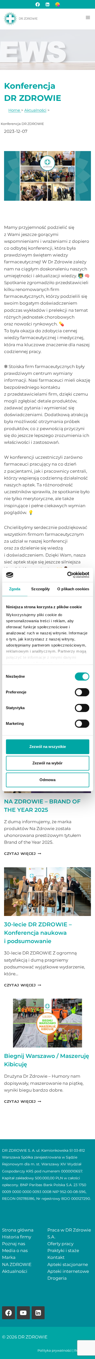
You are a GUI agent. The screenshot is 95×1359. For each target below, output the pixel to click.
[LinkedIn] (47, 4)
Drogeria (57, 1278)
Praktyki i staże (63, 1250)
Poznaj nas (13, 1243)
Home (14, 110)
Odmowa (47, 780)
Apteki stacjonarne (67, 1264)
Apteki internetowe (68, 1271)
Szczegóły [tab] (40, 589)
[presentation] (47, 891)
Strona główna (17, 1230)
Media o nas (15, 1250)
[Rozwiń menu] (87, 17)
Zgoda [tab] (15, 589)
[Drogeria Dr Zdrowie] (57, 4)
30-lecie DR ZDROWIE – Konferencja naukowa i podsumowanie (38, 933)
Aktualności (35, 110)
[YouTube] (23, 1312)
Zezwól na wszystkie (47, 746)
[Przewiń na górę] (82, 1346)
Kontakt (56, 1257)
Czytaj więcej (22, 854)
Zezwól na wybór (47, 763)
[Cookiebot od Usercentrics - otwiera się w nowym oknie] (67, 575)
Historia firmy (16, 1236)
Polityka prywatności (54, 1350)
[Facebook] (37, 4)
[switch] (82, 692)
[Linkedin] (38, 1312)
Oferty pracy (60, 1243)
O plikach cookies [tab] (73, 589)
